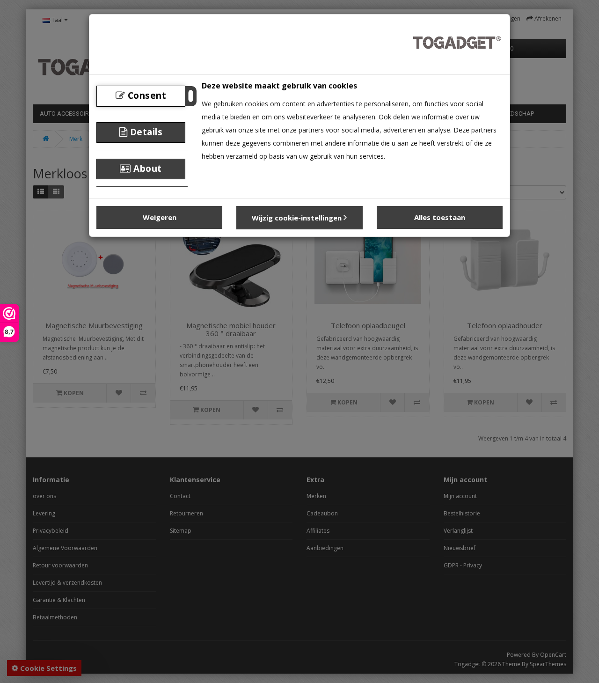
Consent (145, 95)
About (146, 168)
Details (144, 132)
